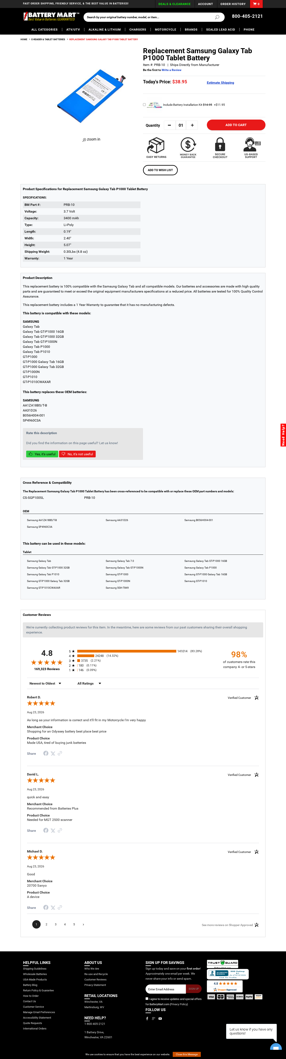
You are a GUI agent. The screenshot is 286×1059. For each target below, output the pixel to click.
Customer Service (33, 1006)
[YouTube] (160, 1018)
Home (24, 39)
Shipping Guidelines (34, 968)
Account (205, 4)
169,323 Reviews (47, 669)
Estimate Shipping (220, 83)
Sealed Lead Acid (220, 29)
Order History (233, 4)
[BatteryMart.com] (51, 16)
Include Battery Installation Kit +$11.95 (193, 104)
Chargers (137, 29)
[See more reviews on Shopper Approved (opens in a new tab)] (60, 754)
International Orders (34, 1028)
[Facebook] (147, 1018)
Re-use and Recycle (96, 974)
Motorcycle (165, 29)
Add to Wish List (160, 170)
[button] (169, 125)
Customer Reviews (95, 979)
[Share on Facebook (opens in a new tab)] (45, 754)
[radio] (143, 651)
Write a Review (171, 70)
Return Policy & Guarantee (38, 990)
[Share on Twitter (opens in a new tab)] (52, 754)
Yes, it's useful (44, 454)
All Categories (44, 29)
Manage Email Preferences (39, 1012)
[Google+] (153, 1018)
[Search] (214, 16)
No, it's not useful (80, 454)
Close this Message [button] (187, 1054)
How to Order (31, 995)
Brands (191, 29)
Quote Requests (32, 1023)
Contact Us (29, 1001)
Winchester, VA (93, 1001)
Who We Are (91, 968)
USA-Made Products (35, 979)
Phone (249, 29)
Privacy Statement (95, 985)
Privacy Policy (179, 1004)
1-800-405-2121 (94, 1023)
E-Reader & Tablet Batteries (48, 39)
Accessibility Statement (37, 1017)
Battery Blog (30, 985)
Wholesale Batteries (35, 974)
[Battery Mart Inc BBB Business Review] (228, 974)
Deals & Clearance (174, 4)
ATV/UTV (73, 29)
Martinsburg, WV (94, 1007)
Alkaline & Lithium (105, 29)
